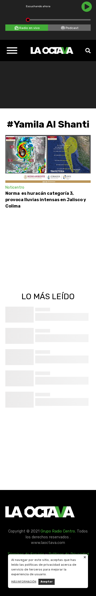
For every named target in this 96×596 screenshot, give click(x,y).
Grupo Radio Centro (58, 531)
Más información (23, 581)
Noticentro (14, 187)
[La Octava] (52, 50)
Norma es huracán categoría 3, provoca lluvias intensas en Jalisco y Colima (45, 200)
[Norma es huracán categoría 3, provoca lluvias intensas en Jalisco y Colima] (48, 159)
